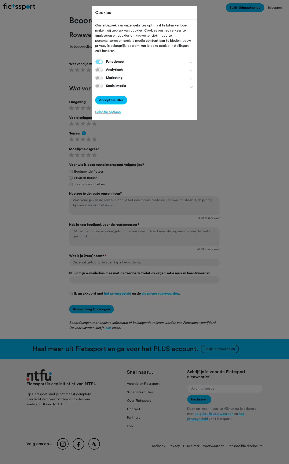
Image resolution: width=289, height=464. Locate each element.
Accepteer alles (111, 100)
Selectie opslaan (108, 112)
